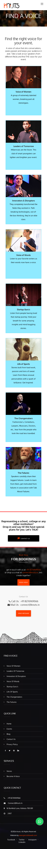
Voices (9, 771)
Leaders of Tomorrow (15, 671)
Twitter (22, 840)
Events (9, 729)
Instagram (32, 840)
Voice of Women (13, 666)
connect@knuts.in (30, 572)
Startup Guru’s (12, 686)
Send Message (23, 613)
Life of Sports (12, 692)
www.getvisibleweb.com (28, 835)
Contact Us (25, 538)
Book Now (23, 582)
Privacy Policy (12, 744)
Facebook (11, 840)
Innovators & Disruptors (16, 676)
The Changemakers (14, 697)
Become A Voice (13, 776)
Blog (8, 734)
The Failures (11, 702)
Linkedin (22, 842)
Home (8, 724)
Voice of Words (12, 681)
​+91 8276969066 (33, 569)
